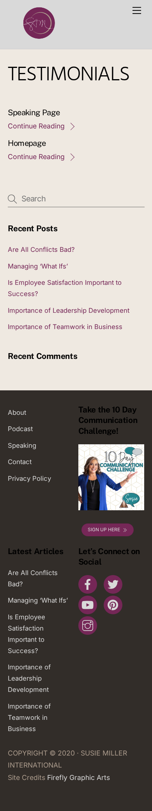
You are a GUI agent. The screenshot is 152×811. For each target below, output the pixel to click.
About (17, 412)
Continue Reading (36, 126)
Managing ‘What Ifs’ (38, 266)
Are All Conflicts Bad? (41, 249)
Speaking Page (34, 112)
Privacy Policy (29, 478)
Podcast (20, 429)
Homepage (27, 143)
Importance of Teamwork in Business (65, 327)
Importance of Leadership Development (68, 310)
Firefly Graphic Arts (78, 777)
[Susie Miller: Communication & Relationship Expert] (38, 39)
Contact (20, 462)
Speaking (22, 445)
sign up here (104, 529)
